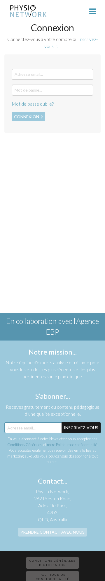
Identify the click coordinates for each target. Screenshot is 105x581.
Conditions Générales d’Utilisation (52, 563)
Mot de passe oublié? (33, 103)
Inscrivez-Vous (81, 427)
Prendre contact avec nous (52, 532)
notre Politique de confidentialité (72, 444)
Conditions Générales (24, 444)
